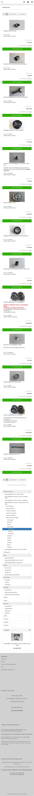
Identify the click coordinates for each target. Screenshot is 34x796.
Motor (5, 555)
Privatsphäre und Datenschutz (8, 669)
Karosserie (9, 542)
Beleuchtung (7, 610)
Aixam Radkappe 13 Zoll (9, 202)
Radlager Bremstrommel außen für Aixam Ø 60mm (16, 235)
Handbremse (8, 572)
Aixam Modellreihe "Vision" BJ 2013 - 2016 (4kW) (15, 549)
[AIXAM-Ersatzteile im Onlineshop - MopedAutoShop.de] (3, 2)
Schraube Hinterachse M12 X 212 (12, 454)
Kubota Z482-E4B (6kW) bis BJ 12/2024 (14, 560)
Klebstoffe (7, 613)
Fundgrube (6, 622)
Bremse (9, 524)
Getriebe (9, 538)
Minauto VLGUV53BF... (11, 515)
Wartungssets (10, 520)
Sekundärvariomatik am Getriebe (12, 594)
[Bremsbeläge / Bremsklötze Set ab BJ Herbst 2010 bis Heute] (17, 637)
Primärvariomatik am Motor (11, 592)
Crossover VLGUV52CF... (11, 513)
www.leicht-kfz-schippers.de (17, 774)
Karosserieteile (8, 606)
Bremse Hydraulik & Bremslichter (12, 574)
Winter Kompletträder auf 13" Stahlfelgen (14, 302)
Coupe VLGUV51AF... (10, 508)
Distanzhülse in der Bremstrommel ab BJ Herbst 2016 (17, 269)
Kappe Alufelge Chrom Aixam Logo (12, 382)
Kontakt (3, 661)
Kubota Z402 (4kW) (9, 558)
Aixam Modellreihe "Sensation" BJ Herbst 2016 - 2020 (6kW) (16, 503)
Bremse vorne (8, 568)
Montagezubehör (8, 608)
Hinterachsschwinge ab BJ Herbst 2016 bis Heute (16, 97)
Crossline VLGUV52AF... (11, 510)
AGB (2, 667)
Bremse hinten (8, 570)
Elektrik (9, 544)
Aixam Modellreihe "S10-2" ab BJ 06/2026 (14, 494)
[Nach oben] (29, 793)
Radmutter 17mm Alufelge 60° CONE (13, 344)
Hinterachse (11, 529)
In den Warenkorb (17, 49)
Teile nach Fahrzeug (8, 491)
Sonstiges (9, 547)
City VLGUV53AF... (10, 506)
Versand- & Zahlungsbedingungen (8, 664)
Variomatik (9, 535)
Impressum (3, 659)
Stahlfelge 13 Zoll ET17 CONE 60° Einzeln (13, 130)
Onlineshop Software (12, 793)
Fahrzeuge (6, 625)
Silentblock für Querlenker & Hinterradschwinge (15, 64)
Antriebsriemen (8, 590)
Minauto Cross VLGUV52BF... (12, 517)
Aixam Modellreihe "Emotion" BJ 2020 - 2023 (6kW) (16, 500)
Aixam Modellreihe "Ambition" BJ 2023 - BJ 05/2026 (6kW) (16, 497)
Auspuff (9, 540)
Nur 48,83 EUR (17, 648)
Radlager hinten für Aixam (10, 31)
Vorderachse (11, 533)
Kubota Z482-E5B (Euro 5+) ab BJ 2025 (13, 562)
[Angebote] (29, 630)
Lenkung (10, 531)
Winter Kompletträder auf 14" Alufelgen (13, 415)
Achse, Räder (10, 526)
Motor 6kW (9, 522)
